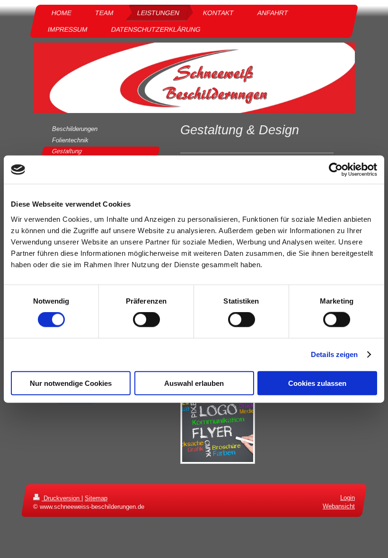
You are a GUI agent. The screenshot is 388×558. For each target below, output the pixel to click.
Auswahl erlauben (194, 383)
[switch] (146, 319)
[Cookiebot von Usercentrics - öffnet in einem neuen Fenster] (335, 170)
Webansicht (339, 506)
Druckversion (61, 498)
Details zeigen (334, 354)
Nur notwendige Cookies (71, 383)
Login (347, 497)
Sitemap (96, 498)
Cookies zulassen (317, 383)
